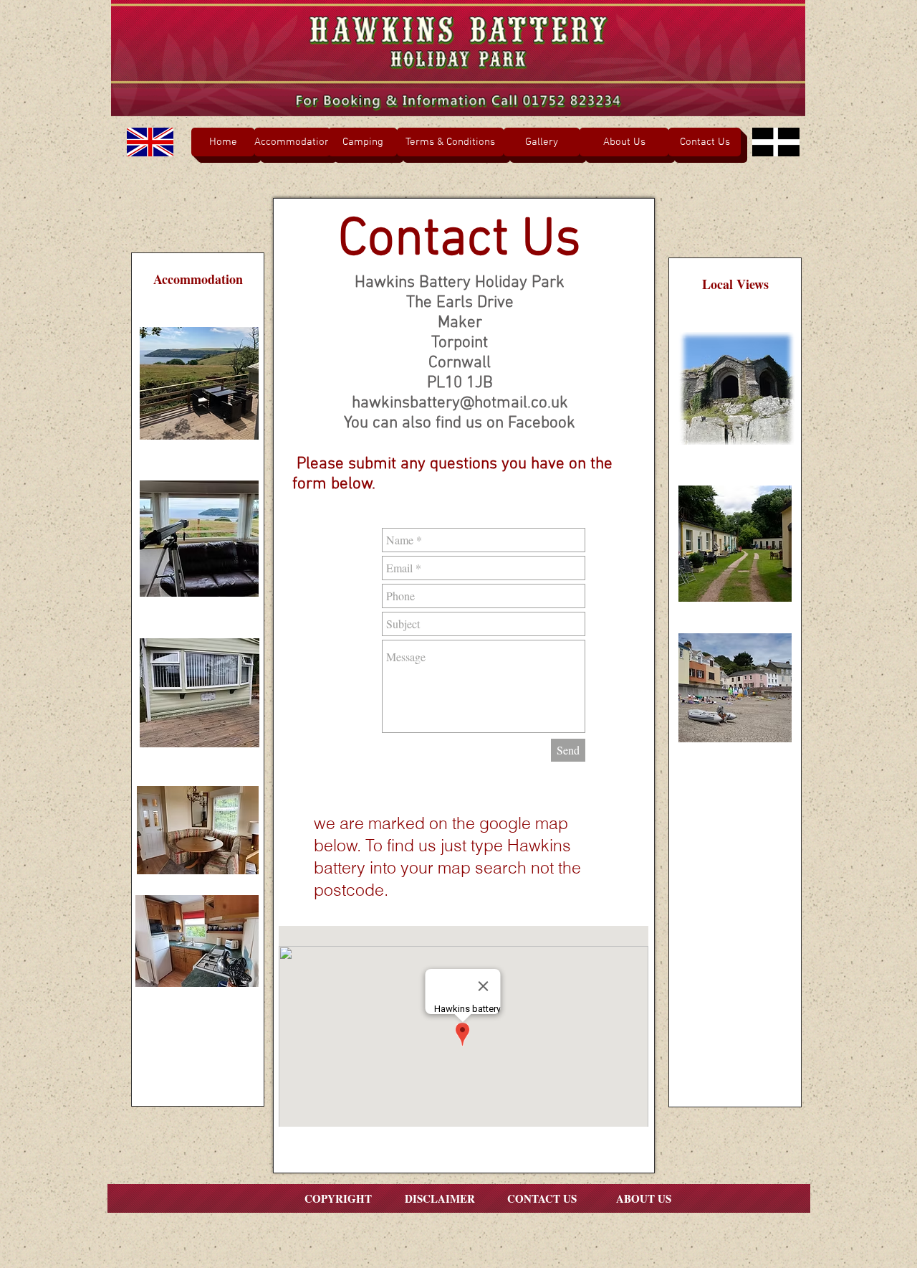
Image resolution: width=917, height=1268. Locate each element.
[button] (624, 142)
